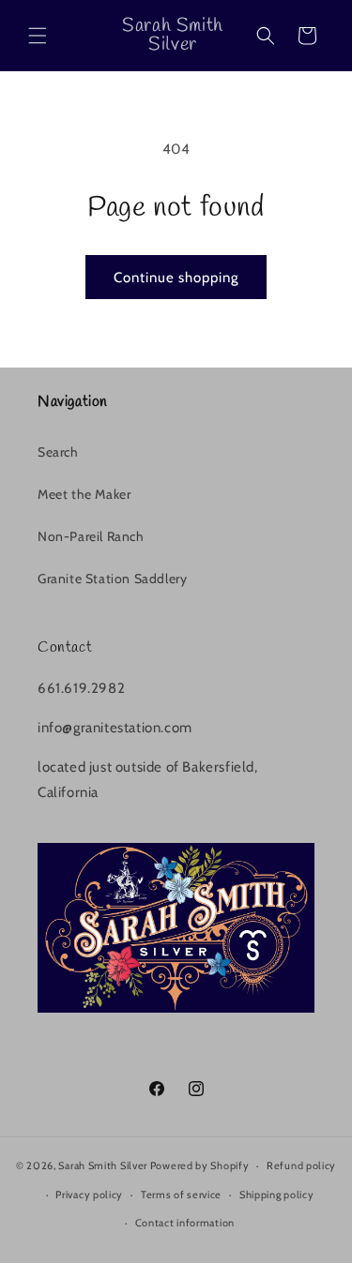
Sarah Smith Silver (102, 1165)
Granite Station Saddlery (112, 578)
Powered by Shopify (200, 1165)
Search (58, 452)
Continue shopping (176, 277)
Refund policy (301, 1165)
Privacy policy (89, 1194)
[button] (37, 35)
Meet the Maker (84, 494)
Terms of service (181, 1194)
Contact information (185, 1222)
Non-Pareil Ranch (91, 536)
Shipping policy (276, 1194)
